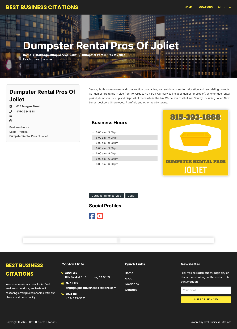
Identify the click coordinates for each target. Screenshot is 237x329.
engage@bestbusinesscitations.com (91, 288)
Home (188, 7)
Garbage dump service (52, 55)
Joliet (74, 55)
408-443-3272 (76, 298)
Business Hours (19, 127)
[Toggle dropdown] (230, 7)
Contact (131, 290)
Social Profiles (18, 131)
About (129, 278)
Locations (205, 7)
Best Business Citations (42, 7)
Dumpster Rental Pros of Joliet (28, 136)
